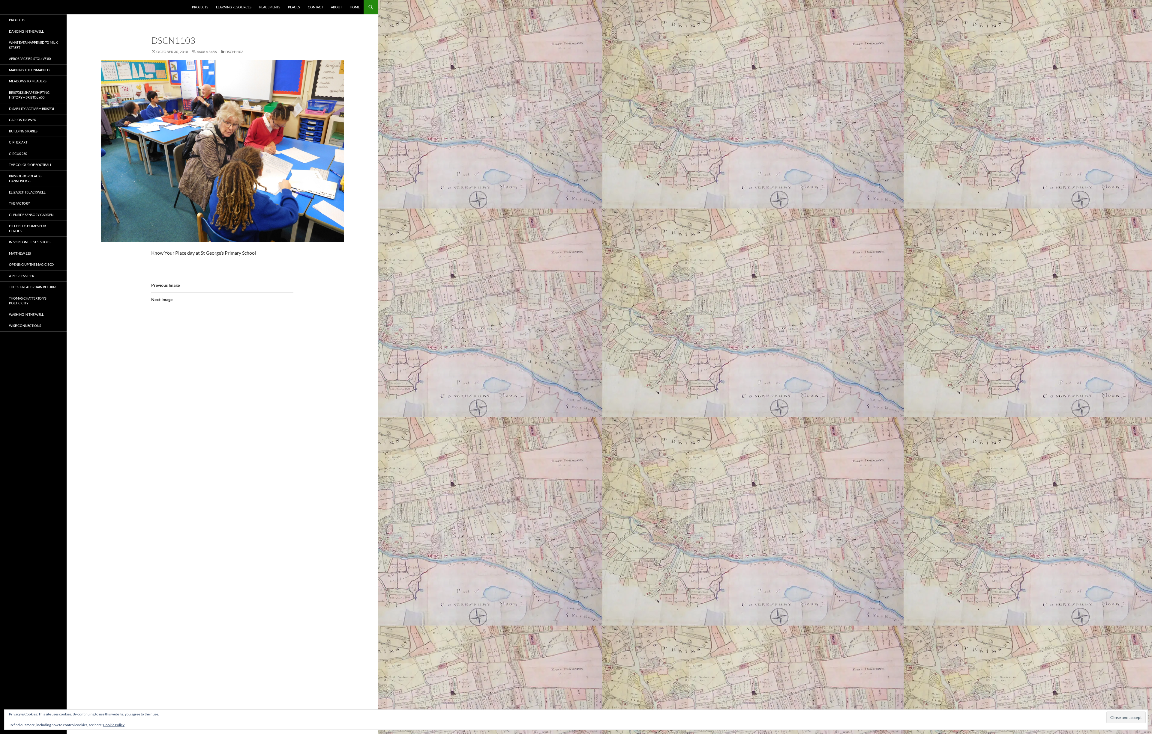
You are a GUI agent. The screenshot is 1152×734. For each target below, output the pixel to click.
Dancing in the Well (26, 31)
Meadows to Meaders (27, 81)
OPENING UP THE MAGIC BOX (31, 264)
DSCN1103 (234, 51)
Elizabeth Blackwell (27, 192)
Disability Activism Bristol (32, 109)
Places (294, 7)
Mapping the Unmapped (29, 70)
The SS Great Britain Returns (33, 287)
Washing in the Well (26, 314)
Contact (315, 7)
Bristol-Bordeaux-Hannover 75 (25, 178)
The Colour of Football (30, 165)
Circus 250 (18, 153)
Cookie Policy (113, 725)
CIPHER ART (18, 142)
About (336, 7)
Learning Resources (233, 7)
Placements (269, 7)
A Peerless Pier (21, 276)
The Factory (19, 203)
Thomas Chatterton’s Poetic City (27, 300)
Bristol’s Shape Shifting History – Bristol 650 (29, 94)
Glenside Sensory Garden (31, 215)
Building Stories (23, 131)
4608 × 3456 (207, 51)
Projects (200, 7)
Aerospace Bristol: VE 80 (30, 59)
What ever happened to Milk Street (33, 44)
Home (355, 7)
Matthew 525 (20, 253)
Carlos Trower (22, 120)
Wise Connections (25, 325)
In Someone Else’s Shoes (29, 242)
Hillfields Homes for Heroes (27, 228)
